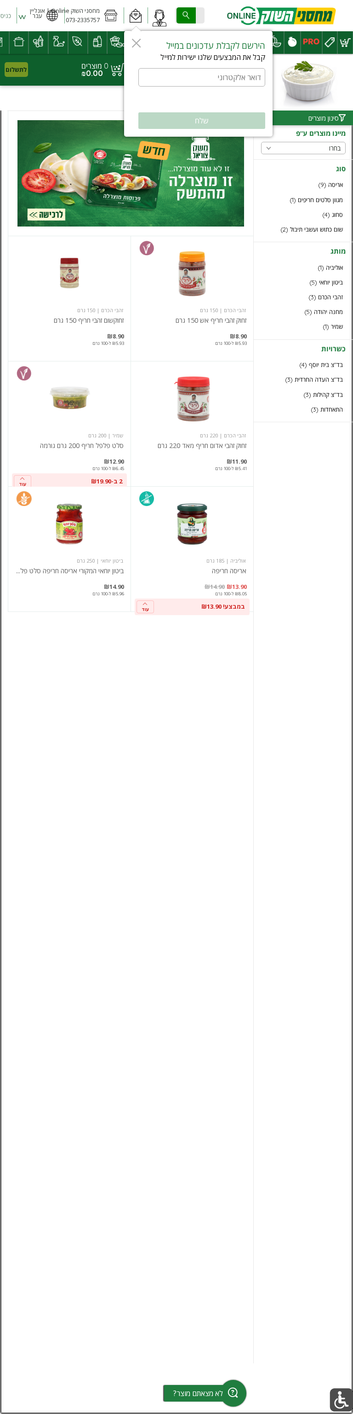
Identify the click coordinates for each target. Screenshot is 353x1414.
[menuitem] (345, 42)
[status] (94, 66)
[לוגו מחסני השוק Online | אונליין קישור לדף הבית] (281, 15)
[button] (136, 15)
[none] (192, 298)
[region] (70, 70)
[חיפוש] (186, 15)
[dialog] (198, 84)
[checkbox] (303, 185)
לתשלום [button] (16, 69)
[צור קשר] (159, 15)
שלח (202, 120)
